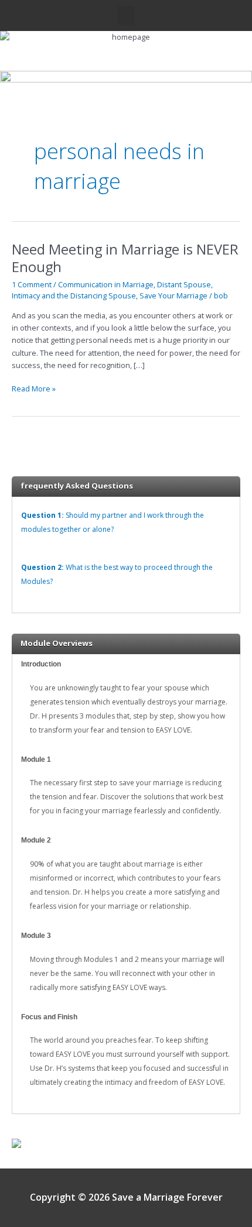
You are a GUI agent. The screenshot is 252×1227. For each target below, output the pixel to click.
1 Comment (32, 284)
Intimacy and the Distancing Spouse (74, 295)
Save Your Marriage (173, 295)
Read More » (34, 388)
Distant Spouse (184, 284)
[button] (126, 15)
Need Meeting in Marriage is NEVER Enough (125, 258)
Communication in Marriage (106, 284)
